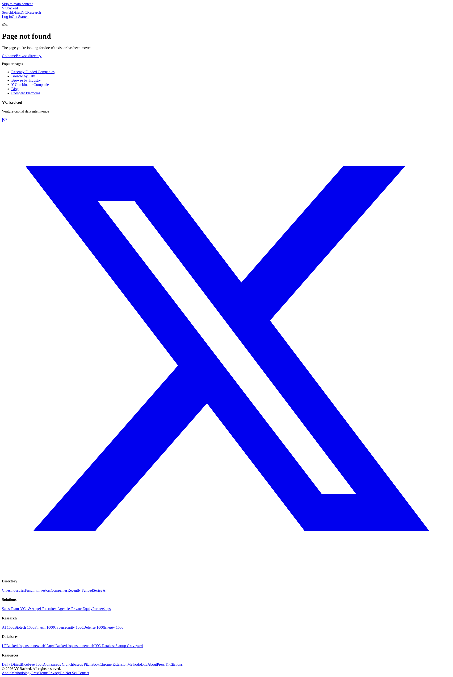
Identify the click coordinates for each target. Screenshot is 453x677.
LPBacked (24, 646)
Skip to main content (17, 4)
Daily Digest (11, 664)
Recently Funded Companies (33, 72)
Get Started (20, 17)
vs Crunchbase (69, 664)
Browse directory (29, 56)
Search (7, 12)
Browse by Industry (26, 80)
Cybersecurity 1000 (68, 627)
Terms (43, 673)
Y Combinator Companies (30, 85)
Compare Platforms (25, 93)
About (152, 664)
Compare (51, 664)
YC (24, 12)
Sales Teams (11, 609)
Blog (15, 89)
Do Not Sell (69, 673)
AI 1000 (8, 627)
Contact (83, 673)
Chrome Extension (113, 664)
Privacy (54, 673)
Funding (31, 590)
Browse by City (23, 76)
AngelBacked (70, 646)
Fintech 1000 (44, 627)
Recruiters (49, 609)
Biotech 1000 (24, 627)
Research (34, 12)
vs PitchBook (90, 664)
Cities (6, 590)
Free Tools (36, 664)
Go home (9, 56)
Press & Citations (170, 664)
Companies (59, 590)
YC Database (105, 646)
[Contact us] (5, 122)
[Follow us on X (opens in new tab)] (226, 572)
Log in (7, 17)
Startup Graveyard (129, 646)
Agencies (64, 609)
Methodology (137, 664)
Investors (44, 590)
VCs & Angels (31, 609)
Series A (99, 590)
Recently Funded (80, 590)
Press (35, 673)
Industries (17, 590)
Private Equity (81, 609)
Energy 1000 (113, 627)
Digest (17, 12)
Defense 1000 (93, 627)
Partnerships (101, 609)
